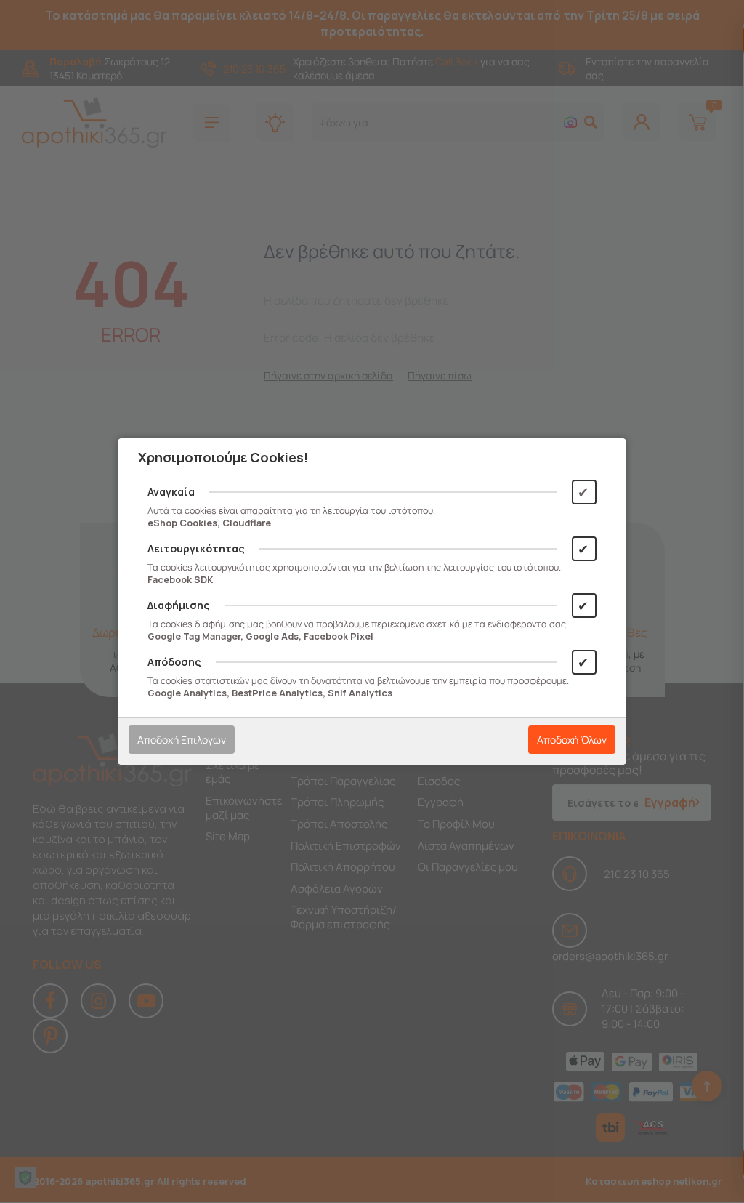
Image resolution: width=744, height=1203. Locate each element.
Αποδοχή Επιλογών (181, 740)
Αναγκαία (171, 492)
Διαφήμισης (178, 605)
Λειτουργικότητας (196, 548)
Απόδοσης (174, 662)
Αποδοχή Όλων (572, 740)
